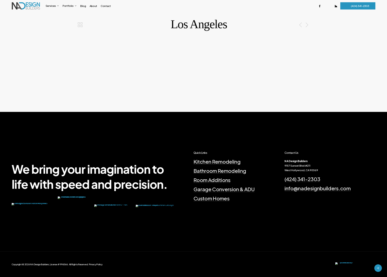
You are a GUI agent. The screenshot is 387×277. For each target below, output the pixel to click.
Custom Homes (211, 198)
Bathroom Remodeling (220, 171)
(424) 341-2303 (302, 179)
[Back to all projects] (80, 24)
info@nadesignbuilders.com (318, 188)
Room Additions (212, 180)
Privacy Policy (95, 264)
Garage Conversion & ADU (224, 189)
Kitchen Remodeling (217, 161)
